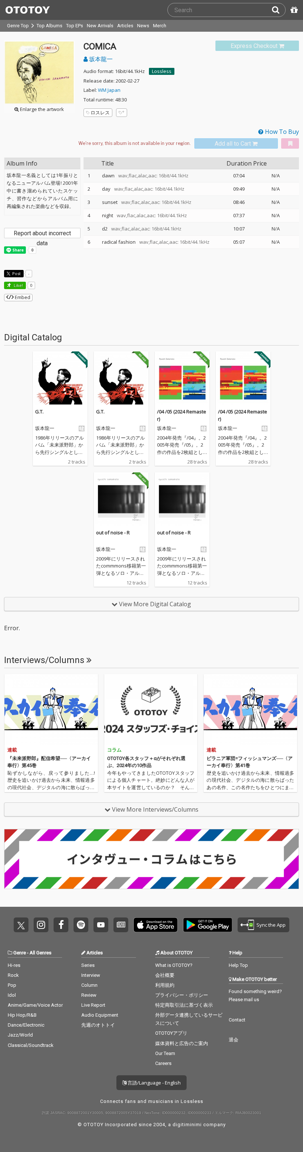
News (143, 25)
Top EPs (74, 25)
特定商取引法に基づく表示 (184, 1005)
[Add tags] (121, 112)
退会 (233, 1039)
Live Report (93, 1005)
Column (89, 985)
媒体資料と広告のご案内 (181, 1043)
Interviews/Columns (45, 660)
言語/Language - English (153, 1082)
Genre (19, 952)
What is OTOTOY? (174, 965)
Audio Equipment (99, 1015)
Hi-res (14, 965)
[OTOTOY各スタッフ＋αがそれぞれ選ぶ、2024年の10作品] (151, 709)
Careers (163, 1063)
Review (88, 995)
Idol (12, 995)
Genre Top (18, 25)
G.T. (39, 411)
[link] (257, 46)
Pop (12, 985)
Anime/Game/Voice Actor (35, 1005)
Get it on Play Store (207, 924)
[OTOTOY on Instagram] (41, 924)
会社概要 (164, 975)
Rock (13, 975)
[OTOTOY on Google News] (120, 924)
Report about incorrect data (42, 234)
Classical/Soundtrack (31, 1045)
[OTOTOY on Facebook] (61, 924)
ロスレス (100, 112)
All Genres (40, 952)
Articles (125, 25)
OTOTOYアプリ (171, 1033)
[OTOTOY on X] (21, 924)
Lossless (161, 71)
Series (88, 965)
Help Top (238, 965)
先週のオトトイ (98, 1025)
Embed (22, 297)
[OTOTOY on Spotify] (81, 924)
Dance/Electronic (26, 1025)
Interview (90, 975)
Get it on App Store (155, 924)
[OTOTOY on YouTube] (100, 924)
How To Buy (281, 132)
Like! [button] (18, 285)
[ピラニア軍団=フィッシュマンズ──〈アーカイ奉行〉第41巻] (250, 709)
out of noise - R (113, 532)
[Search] (278, 10)
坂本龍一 (100, 59)
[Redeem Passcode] (293, 10)
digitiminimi (187, 1124)
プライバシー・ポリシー (181, 995)
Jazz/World (20, 1035)
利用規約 (164, 985)
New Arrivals (100, 25)
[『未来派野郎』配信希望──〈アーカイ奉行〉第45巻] (51, 709)
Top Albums (49, 25)
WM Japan (109, 90)
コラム (114, 750)
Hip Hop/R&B (22, 1015)
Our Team (165, 1053)
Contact (237, 1020)
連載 (12, 750)
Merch (159, 25)
